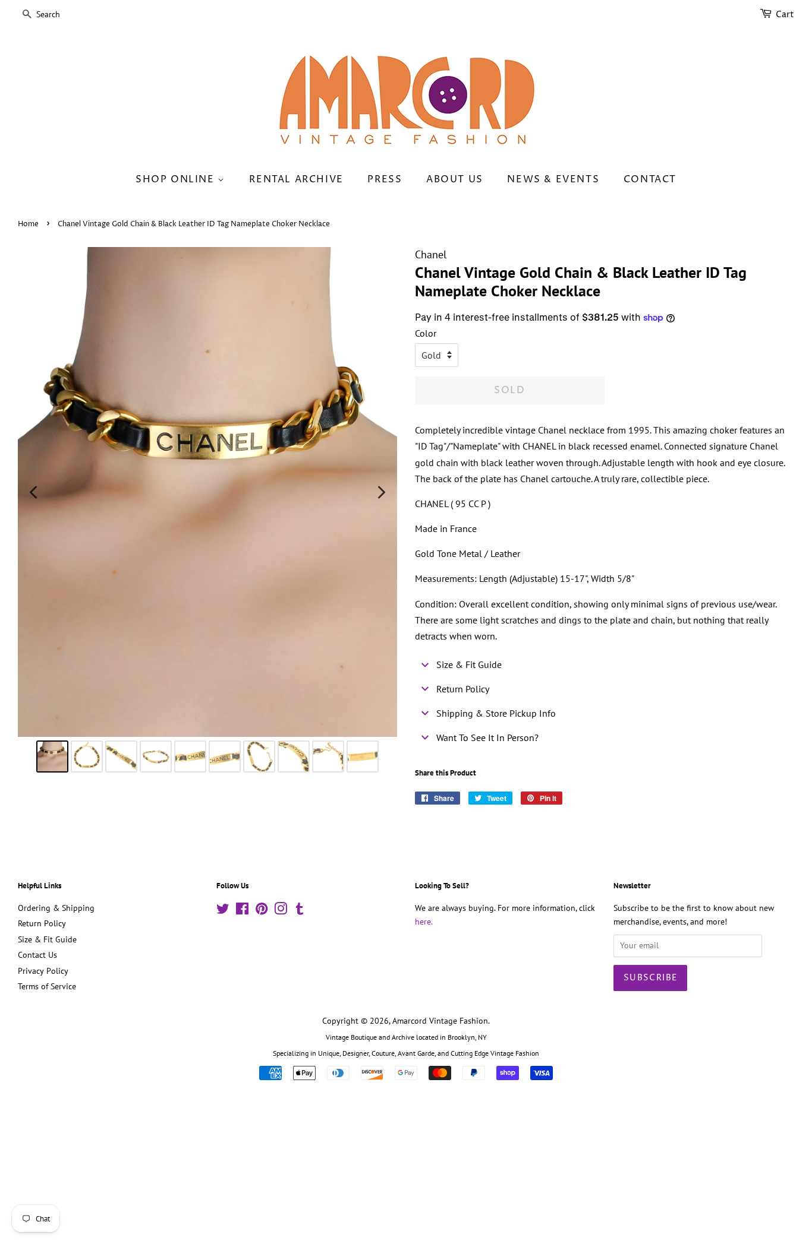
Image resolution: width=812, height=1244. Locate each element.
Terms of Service (47, 986)
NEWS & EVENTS (553, 179)
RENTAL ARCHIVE (296, 179)
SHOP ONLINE (177, 179)
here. (424, 921)
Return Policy (42, 923)
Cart (785, 14)
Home (28, 224)
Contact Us (37, 954)
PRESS (384, 179)
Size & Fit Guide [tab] (469, 664)
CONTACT (650, 179)
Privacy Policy (43, 971)
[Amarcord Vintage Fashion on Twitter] (222, 911)
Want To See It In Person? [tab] (487, 737)
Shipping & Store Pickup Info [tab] (496, 713)
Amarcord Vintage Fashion (440, 1020)
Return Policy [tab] (462, 689)
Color (425, 333)
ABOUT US (454, 179)
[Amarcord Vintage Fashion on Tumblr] (299, 911)
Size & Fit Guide (47, 939)
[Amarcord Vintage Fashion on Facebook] (242, 911)
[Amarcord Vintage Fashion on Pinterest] (261, 911)
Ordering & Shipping (56, 908)
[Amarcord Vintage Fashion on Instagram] (280, 911)
